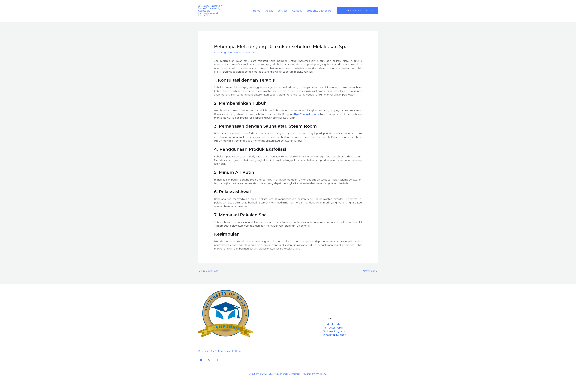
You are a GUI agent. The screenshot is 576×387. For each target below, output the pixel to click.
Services (282, 10)
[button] (357, 10)
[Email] (217, 360)
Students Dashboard (319, 10)
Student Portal (332, 324)
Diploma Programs (334, 331)
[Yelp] (209, 360)
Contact (297, 10)
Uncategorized (224, 52)
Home (256, 10)
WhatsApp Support (334, 334)
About (269, 10)
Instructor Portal (333, 327)
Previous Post (208, 271)
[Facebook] (201, 360)
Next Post (370, 271)
